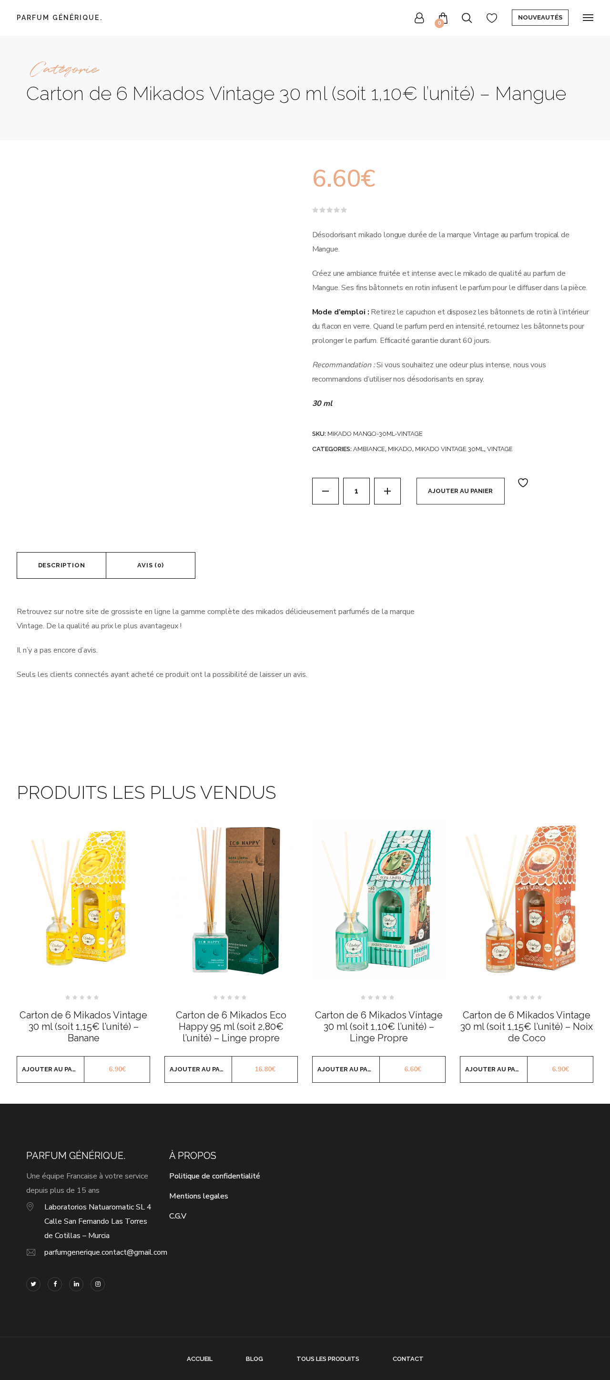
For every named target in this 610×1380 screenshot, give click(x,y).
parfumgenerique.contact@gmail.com (105, 1252)
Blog (254, 1358)
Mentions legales (198, 1196)
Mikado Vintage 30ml (449, 449)
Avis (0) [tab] (150, 565)
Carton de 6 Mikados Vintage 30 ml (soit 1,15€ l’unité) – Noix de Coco (526, 1026)
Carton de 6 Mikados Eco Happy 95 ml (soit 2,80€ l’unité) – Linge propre (231, 1026)
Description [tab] (61, 565)
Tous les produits (327, 1358)
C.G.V (177, 1216)
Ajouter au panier (460, 490)
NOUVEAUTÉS (540, 17)
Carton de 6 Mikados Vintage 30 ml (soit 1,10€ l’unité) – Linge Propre (379, 1026)
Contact (408, 1358)
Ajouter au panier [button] (53, 1069)
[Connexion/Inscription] (419, 17)
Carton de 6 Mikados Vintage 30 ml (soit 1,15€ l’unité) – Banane (83, 1026)
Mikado (400, 449)
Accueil (200, 1358)
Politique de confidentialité (214, 1176)
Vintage (500, 449)
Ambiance (369, 449)
